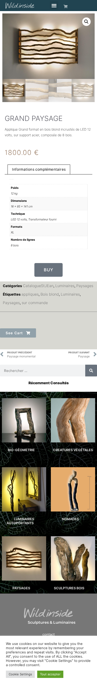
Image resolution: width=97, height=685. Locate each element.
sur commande (35, 302)
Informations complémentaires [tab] (39, 169)
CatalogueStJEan (38, 285)
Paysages (84, 285)
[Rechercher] (91, 370)
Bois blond (49, 294)
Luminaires (64, 285)
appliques (30, 294)
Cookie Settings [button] (20, 674)
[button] (54, 5)
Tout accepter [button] (50, 674)
